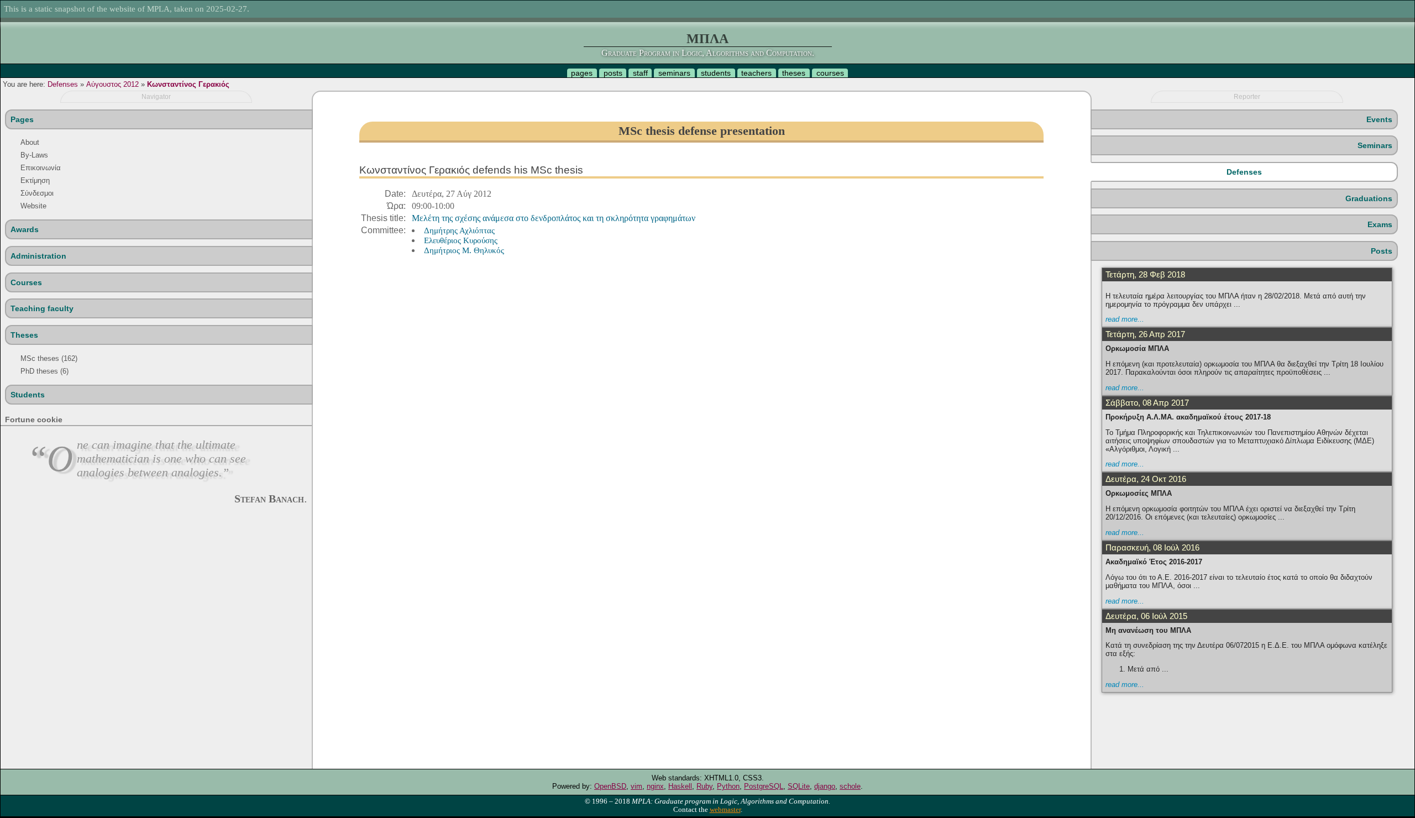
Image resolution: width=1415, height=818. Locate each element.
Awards (25, 229)
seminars (674, 73)
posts (613, 73)
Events (1379, 119)
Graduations (1368, 198)
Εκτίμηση (35, 180)
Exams (1379, 224)
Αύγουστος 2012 (112, 84)
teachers (756, 73)
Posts (1381, 251)
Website (33, 206)
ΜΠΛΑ (707, 39)
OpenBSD (610, 786)
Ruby (704, 786)
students (716, 73)
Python (728, 786)
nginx (655, 786)
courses (830, 73)
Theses (24, 335)
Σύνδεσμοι (37, 193)
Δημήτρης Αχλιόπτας (459, 230)
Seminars (1375, 145)
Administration (38, 255)
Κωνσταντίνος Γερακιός (188, 84)
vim (636, 786)
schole (850, 786)
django (824, 786)
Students (28, 394)
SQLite (799, 786)
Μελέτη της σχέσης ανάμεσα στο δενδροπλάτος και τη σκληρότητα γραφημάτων (553, 218)
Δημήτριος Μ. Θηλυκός (464, 250)
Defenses (63, 84)
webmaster (725, 810)
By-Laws (34, 155)
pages (582, 73)
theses (793, 73)
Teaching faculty (42, 308)
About (29, 142)
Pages (22, 119)
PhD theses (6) (44, 371)
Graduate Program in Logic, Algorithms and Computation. (707, 52)
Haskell (680, 786)
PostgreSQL (763, 786)
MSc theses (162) (48, 358)
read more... (1124, 319)
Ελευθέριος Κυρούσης (460, 240)
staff (640, 73)
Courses (26, 282)
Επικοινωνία (40, 168)
